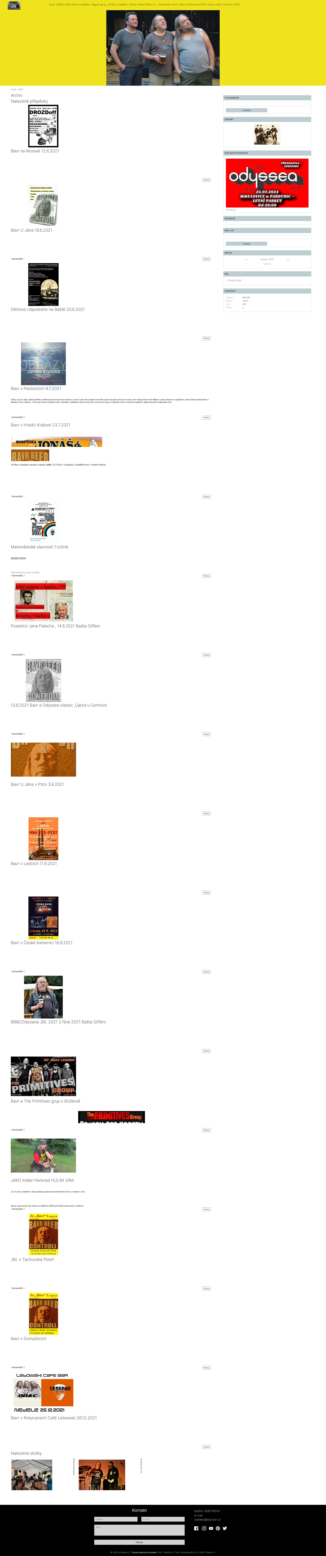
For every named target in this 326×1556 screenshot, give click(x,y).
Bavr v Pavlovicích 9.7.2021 (36, 388)
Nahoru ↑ (211, 1552)
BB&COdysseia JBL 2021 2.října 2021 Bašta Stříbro (58, 1021)
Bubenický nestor (168, 4)
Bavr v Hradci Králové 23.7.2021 (40, 424)
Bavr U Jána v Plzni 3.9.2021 (37, 784)
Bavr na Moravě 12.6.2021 (35, 150)
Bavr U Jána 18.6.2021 (31, 230)
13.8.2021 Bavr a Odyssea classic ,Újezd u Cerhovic (59, 705)
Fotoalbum (231, 210)
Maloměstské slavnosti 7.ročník (39, 546)
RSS (160, 1552)
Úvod (52, 4)
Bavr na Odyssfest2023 (193, 4)
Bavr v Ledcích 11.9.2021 (34, 863)
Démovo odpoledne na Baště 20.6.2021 (48, 309)
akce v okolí (214, 4)
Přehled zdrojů (234, 280)
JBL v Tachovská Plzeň (32, 1259)
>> (288, 259)
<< (246, 259)
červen (264, 259)
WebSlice (168, 1552)
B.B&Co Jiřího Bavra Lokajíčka (73, 4)
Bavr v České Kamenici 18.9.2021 (41, 942)
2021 (271, 259)
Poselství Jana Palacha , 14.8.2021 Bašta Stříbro (55, 625)
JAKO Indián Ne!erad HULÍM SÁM (42, 1180)
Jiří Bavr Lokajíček (117, 4)
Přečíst (206, 180)
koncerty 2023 (231, 4)
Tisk (177, 1552)
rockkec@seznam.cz (207, 1519)
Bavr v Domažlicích (28, 1338)
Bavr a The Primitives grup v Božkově (45, 1101)
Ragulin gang (98, 4)
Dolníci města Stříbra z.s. (143, 4)
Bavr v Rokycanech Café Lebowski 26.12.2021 (54, 1417)
